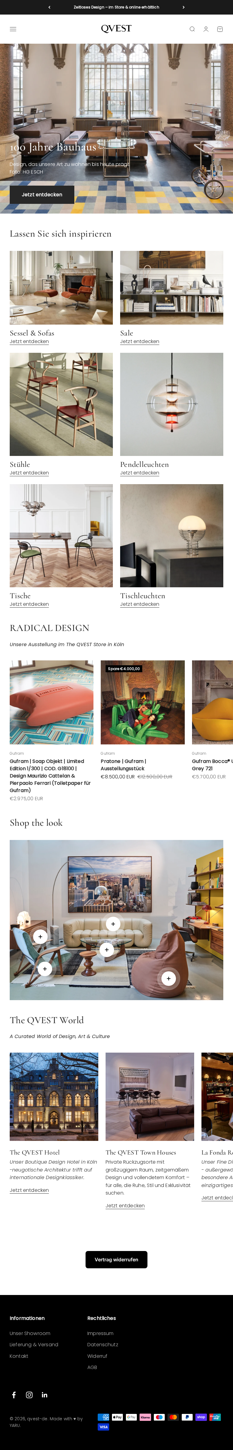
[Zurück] (49, 7)
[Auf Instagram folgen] (29, 1395)
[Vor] (184, 7)
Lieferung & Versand (34, 1344)
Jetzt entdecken (42, 194)
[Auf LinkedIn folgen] (45, 1395)
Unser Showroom (30, 1333)
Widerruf (97, 1356)
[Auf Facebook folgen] (14, 1395)
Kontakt (19, 1356)
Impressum (100, 1333)
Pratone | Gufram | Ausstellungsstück (123, 765)
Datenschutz (102, 1344)
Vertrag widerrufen (116, 1259)
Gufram (17, 753)
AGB (92, 1367)
